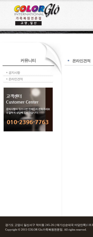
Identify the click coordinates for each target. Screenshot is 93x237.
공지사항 (14, 72)
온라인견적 (16, 79)
